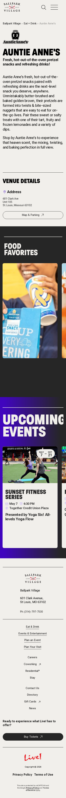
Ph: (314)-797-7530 (31, 611)
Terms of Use (43, 774)
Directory (32, 694)
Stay (32, 677)
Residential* (32, 671)
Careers (32, 657)
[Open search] (46, 7)
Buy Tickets (31, 736)
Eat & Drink (32, 626)
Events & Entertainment (32, 633)
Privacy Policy (22, 774)
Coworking (30, 664)
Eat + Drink (30, 23)
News (32, 708)
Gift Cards (30, 701)
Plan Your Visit (32, 647)
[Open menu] (56, 7)
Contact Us (32, 688)
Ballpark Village (12, 23)
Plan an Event (32, 640)
